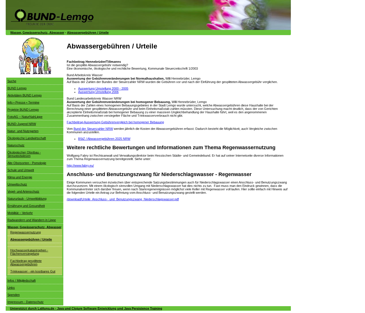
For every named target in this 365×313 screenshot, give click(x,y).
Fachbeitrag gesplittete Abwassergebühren (26, 262)
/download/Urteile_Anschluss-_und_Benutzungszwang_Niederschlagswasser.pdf (123, 199)
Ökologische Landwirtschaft (26, 138)
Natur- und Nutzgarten (22, 131)
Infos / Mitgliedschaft (21, 280)
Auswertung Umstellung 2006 (98, 92)
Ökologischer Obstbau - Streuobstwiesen (24, 154)
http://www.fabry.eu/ (80, 165)
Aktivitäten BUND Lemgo (24, 95)
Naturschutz (16, 145)
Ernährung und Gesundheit (26, 205)
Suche (11, 81)
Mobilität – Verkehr (20, 213)
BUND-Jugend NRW (21, 124)
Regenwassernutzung (25, 232)
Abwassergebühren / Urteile (88, 32)
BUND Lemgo (17, 88)
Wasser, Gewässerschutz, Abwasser (37, 32)
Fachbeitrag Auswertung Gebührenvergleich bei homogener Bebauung (115, 122)
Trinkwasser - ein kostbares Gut (32, 271)
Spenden (13, 294)
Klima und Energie (19, 177)
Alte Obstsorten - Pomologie (26, 163)
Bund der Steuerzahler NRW (93, 128)
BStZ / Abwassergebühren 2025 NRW (104, 138)
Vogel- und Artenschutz (23, 191)
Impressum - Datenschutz (25, 302)
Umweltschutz (17, 184)
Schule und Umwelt (20, 170)
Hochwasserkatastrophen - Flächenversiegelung (29, 252)
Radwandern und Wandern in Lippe (31, 220)
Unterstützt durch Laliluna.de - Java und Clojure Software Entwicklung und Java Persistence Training (86, 308)
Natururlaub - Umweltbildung (26, 198)
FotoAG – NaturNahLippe (24, 116)
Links (11, 287)
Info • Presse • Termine (23, 102)
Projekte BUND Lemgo (23, 109)
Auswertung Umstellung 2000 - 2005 (103, 88)
